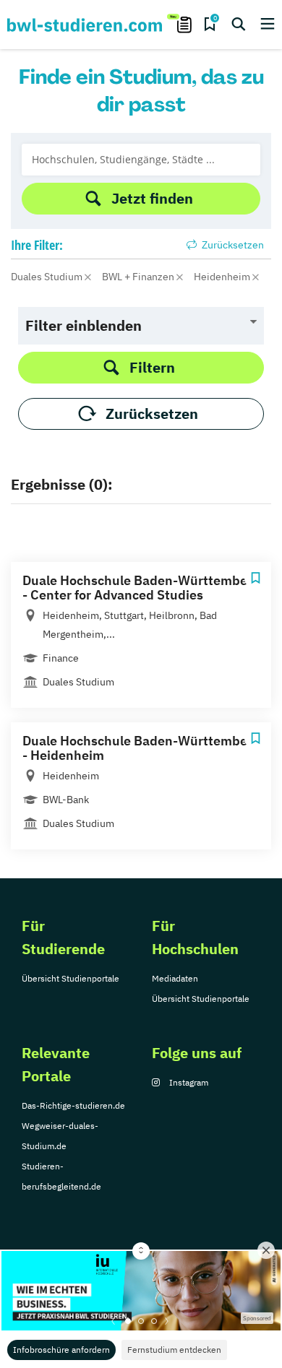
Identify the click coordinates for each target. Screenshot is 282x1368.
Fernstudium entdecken (174, 1349)
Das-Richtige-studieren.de (73, 1105)
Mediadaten (175, 978)
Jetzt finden (152, 198)
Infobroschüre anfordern (61, 1349)
